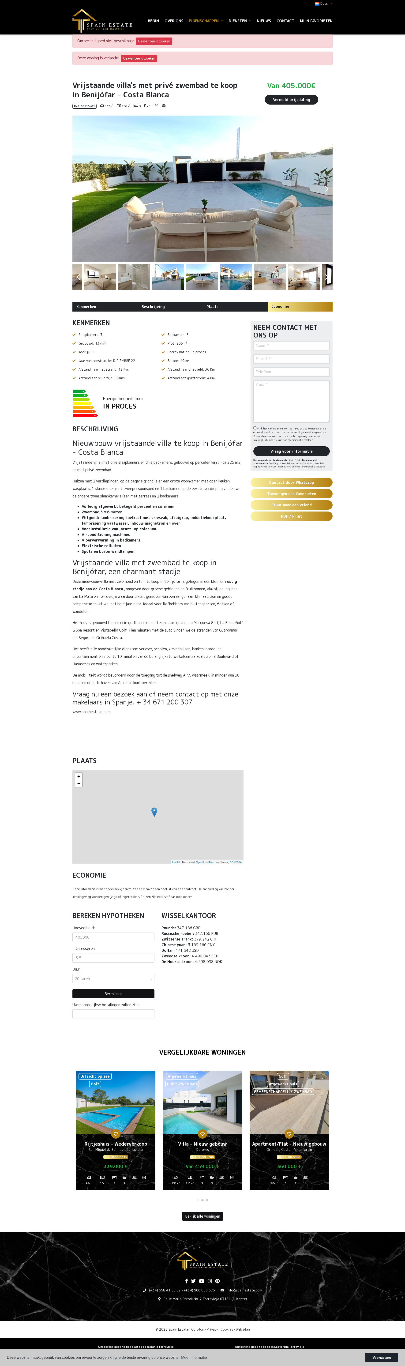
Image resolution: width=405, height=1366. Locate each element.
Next (327, 189)
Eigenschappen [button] (204, 20)
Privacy (212, 1329)
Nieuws (264, 20)
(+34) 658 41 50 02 (165, 1290)
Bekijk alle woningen (202, 1216)
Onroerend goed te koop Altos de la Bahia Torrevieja (135, 1347)
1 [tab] (198, 1200)
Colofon (197, 1329)
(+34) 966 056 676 (199, 1290)
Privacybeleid (261, 436)
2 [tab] (202, 1200)
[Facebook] (186, 1281)
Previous (78, 189)
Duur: (77, 969)
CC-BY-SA (236, 862)
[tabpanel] (116, 1132)
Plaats (212, 306)
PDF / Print (291, 516)
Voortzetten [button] (382, 1357)
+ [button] (78, 776)
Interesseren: (84, 948)
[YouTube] (201, 1281)
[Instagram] (210, 1281)
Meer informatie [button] (194, 1357)
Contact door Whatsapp (291, 482)
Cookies (227, 1329)
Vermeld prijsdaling (291, 99)
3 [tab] (207, 1200)
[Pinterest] (217, 1281)
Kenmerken (86, 306)
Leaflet (176, 862)
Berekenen (113, 993)
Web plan (243, 1329)
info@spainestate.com (244, 1290)
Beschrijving (153, 306)
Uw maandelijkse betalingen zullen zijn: (106, 1004)
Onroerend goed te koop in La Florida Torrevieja (269, 1347)
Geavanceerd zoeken (154, 41)
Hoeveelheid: (83, 927)
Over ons (174, 20)
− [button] (78, 783)
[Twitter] (193, 1281)
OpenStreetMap (205, 862)
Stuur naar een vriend (291, 505)
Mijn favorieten (316, 20)
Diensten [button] (238, 20)
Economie (280, 306)
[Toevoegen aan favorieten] (115, 1134)
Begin (153, 20)
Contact (285, 20)
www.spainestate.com (91, 711)
